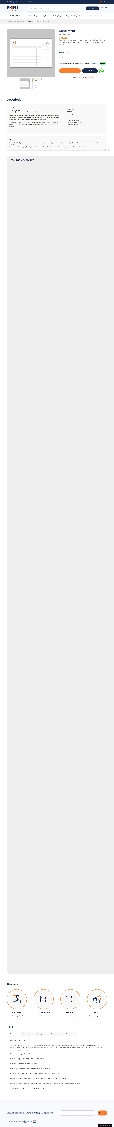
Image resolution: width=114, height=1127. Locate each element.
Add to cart (90, 71)
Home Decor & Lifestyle (17, 21)
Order (12, 1034)
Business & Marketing (30, 16)
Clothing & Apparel (58, 16)
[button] (51, 35)
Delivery (54, 1034)
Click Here (90, 77)
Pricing (26, 1034)
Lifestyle (27, 21)
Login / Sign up (92, 8)
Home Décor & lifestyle (86, 16)
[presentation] (105, 150)
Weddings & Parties (16, 16)
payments (70, 1034)
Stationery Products (35, 21)
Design (40, 1034)
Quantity (61, 52)
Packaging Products (45, 16)
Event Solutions (99, 16)
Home (8, 21)
